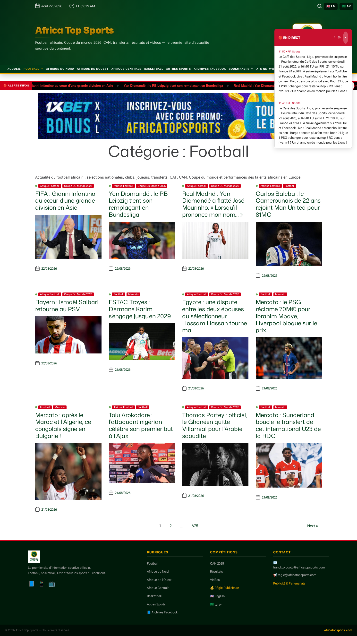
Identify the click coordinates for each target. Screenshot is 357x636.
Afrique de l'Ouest (159, 580)
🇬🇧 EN (330, 6)
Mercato (133, 294)
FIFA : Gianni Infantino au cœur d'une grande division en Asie (53, 85)
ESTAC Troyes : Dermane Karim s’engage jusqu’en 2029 (140, 309)
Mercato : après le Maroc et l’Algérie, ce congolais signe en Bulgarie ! (63, 425)
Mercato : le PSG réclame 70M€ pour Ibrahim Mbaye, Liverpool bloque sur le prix (286, 316)
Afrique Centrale (126, 68)
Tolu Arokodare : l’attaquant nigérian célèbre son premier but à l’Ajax (141, 425)
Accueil (14, 68)
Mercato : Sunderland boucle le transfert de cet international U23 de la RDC (288, 425)
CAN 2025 (217, 563)
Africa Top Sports (74, 30)
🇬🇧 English (217, 596)
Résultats (216, 571)
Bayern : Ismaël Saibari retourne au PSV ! (67, 305)
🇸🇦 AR (346, 6)
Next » (312, 526)
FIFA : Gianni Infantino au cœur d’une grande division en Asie (65, 200)
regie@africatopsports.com (297, 575)
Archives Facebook (210, 68)
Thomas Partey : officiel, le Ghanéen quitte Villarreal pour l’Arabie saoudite (214, 425)
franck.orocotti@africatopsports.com (299, 567)
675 (195, 526)
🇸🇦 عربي (216, 604)
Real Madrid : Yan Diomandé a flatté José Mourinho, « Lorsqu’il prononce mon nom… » (213, 204)
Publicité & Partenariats (289, 583)
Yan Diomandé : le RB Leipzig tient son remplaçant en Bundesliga (160, 85)
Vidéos (215, 580)
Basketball (153, 68)
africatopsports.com (338, 630)
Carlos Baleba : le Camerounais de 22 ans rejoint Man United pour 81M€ (288, 204)
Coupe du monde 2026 (78, 186)
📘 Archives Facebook (162, 612)
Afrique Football (50, 186)
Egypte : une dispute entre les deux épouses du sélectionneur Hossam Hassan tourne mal (214, 316)
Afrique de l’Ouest (93, 68)
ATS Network (267, 68)
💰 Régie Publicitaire (224, 588)
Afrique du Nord (60, 68)
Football (31, 68)
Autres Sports (178, 68)
